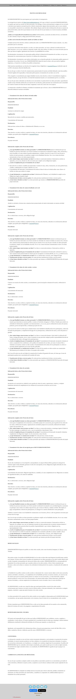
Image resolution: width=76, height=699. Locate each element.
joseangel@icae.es (52, 66)
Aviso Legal (38, 695)
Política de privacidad (38, 693)
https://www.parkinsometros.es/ (31, 22)
